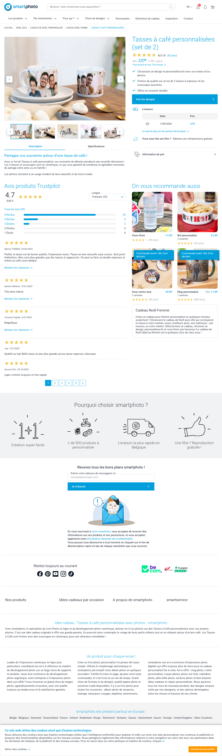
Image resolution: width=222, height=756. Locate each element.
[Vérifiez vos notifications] (205, 7)
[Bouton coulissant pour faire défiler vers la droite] (120, 79)
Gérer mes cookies (16, 749)
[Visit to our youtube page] (55, 574)
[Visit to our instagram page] (63, 574)
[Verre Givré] (152, 212)
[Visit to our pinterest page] (47, 574)
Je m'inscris (79, 486)
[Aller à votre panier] (213, 7)
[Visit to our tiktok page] (71, 574)
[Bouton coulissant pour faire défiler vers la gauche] (9, 79)
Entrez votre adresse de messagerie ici (93, 473)
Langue (96, 192)
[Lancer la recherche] (171, 7)
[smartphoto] (21, 7)
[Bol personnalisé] (197, 212)
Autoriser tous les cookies (203, 749)
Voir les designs (145, 99)
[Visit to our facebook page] (40, 574)
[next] (83, 383)
